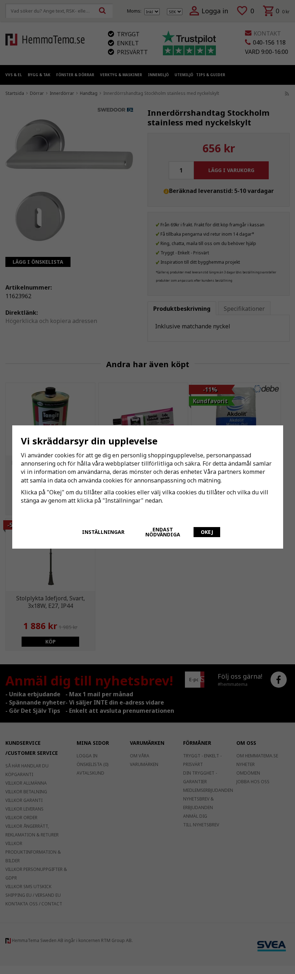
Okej (207, 531)
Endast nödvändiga (162, 532)
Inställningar (103, 531)
